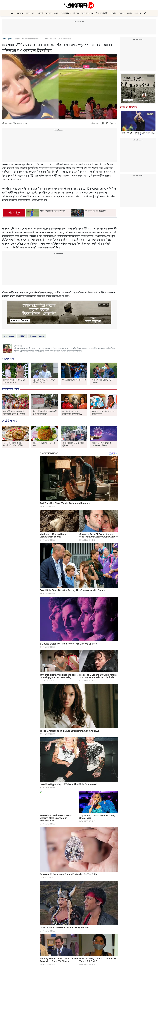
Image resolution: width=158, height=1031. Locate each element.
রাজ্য (27, 13)
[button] (70, 13)
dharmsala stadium (36, 336)
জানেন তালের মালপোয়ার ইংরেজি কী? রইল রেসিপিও (13, 444)
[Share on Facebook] (102, 123)
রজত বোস (8, 123)
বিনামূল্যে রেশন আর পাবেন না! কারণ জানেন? (103, 413)
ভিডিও (121, 13)
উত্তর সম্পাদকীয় (102, 13)
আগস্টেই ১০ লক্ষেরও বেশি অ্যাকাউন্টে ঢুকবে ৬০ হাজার (14, 413)
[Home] (79, 5)
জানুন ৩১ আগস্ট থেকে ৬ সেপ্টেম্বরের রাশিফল (101, 444)
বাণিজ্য (76, 13)
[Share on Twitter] (106, 123)
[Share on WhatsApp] (111, 123)
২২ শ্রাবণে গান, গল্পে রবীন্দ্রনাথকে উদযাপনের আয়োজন (71, 414)
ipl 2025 (22, 336)
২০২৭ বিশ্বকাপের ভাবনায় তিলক (74, 380)
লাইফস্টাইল (65, 13)
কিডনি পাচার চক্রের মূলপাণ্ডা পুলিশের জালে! (73, 444)
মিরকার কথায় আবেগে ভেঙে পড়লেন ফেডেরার (14, 381)
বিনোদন (48, 13)
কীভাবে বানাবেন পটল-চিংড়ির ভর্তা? (44, 444)
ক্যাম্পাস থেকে (87, 13)
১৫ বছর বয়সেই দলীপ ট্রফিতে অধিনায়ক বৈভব (44, 381)
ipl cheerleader (9, 336)
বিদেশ (40, 13)
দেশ (33, 13)
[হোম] (12, 13)
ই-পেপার (138, 13)
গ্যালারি (113, 13)
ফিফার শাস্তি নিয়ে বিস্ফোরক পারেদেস (102, 381)
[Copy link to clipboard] (115, 123)
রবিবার (129, 13)
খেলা (56, 13)
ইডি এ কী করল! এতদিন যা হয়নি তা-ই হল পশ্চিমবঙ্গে (45, 413)
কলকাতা (20, 13)
